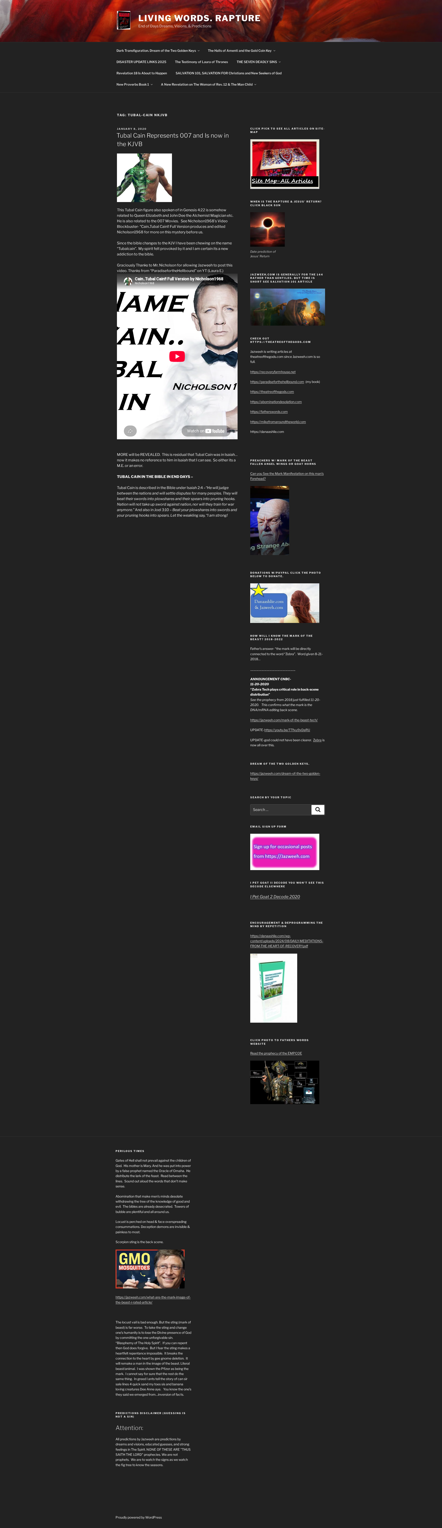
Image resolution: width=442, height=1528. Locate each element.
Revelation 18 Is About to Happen (141, 73)
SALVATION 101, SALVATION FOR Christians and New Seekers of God (229, 73)
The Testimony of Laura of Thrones (201, 62)
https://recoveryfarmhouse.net (273, 372)
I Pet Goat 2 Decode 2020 (275, 896)
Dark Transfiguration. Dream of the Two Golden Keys (156, 50)
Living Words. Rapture (199, 18)
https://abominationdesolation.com (276, 402)
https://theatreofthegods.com (272, 392)
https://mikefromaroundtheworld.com (278, 422)
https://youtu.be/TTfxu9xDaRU (287, 730)
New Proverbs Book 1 (132, 84)
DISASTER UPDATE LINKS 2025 (141, 62)
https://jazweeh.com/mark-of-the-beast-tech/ (284, 720)
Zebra (317, 740)
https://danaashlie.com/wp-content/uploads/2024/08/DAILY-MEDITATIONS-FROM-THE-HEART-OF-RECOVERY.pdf (286, 941)
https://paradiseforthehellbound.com (277, 382)
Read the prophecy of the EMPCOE (276, 1053)
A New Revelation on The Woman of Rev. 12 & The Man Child (207, 84)
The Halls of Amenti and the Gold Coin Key (240, 50)
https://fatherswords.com (269, 412)
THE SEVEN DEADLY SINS (257, 62)
